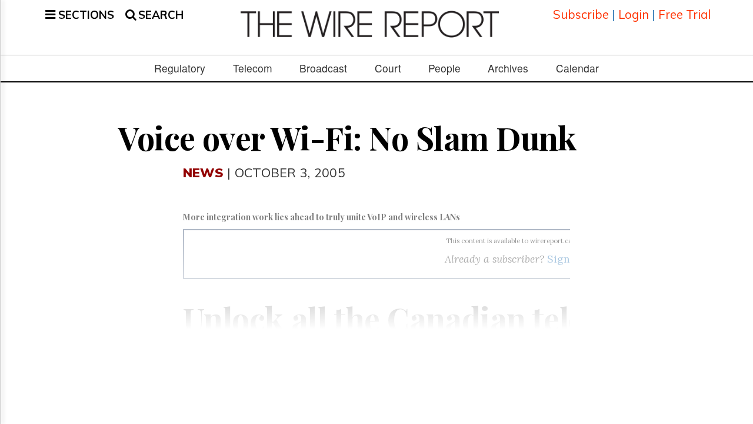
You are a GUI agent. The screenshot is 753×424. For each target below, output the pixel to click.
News (203, 172)
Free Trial (684, 14)
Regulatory (179, 68)
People (444, 68)
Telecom (252, 68)
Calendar (577, 68)
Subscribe (581, 14)
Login (633, 14)
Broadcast (323, 68)
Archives (508, 68)
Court (388, 68)
